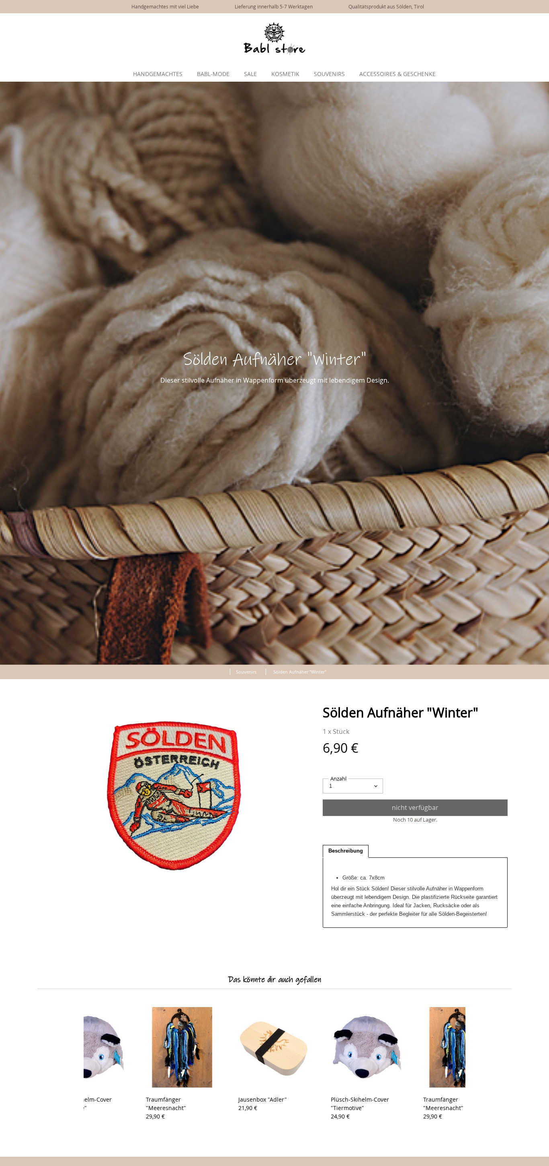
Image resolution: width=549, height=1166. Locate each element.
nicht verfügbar (415, 807)
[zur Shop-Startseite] (221, 670)
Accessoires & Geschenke (397, 74)
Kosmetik (285, 74)
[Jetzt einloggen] (525, 23)
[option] (174, 795)
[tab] (346, 851)
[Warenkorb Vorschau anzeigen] (537, 23)
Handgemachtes (157, 74)
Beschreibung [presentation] (345, 851)
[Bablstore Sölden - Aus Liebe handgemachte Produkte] (274, 53)
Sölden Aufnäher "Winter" (299, 672)
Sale (250, 74)
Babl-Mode (213, 74)
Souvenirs (329, 74)
